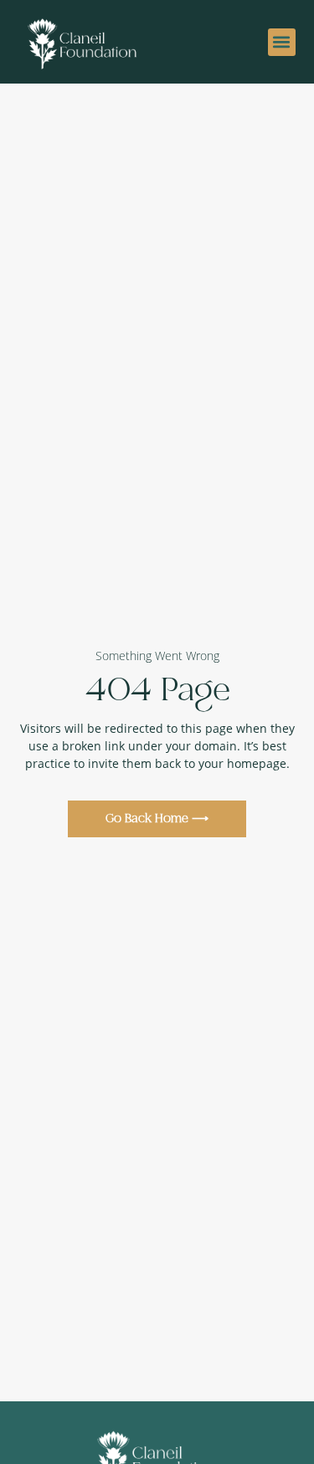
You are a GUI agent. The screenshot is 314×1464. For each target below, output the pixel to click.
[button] (282, 42)
